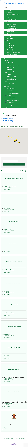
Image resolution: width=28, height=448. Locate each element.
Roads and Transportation (12, 54)
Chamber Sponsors (11, 26)
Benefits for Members (11, 24)
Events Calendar (10, 33)
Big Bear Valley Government (13, 49)
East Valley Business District (13, 14)
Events (5, 29)
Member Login (10, 38)
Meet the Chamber (10, 16)
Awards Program (10, 10)
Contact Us (6, 56)
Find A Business (10, 43)
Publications (9, 17)
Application (9, 22)
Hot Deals (18, 438)
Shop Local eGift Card (13, 42)
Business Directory (6, 438)
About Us (6, 9)
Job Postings (12, 45)
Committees (9, 12)
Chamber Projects (10, 47)
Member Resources (11, 36)
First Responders (10, 50)
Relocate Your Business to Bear (13, 52)
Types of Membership (11, 28)
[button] (14, 141)
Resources (6, 35)
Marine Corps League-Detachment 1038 (11, 424)
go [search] (14, 164)
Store (8, 40)
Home (5, 7)
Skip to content (4, 0)
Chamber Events (10, 31)
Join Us (6, 21)
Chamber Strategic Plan (12, 19)
